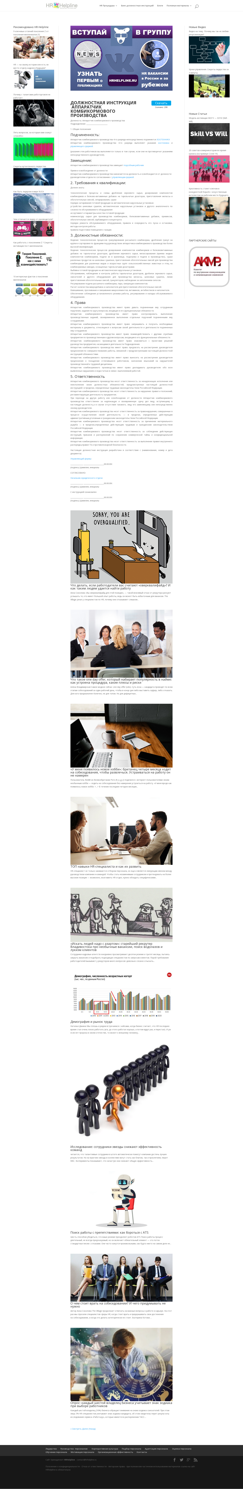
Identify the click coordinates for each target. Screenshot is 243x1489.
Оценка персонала (181, 1448)
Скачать (161, 103)
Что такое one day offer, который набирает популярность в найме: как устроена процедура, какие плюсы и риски (121, 680)
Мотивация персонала (82, 1452)
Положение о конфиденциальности (63, 1466)
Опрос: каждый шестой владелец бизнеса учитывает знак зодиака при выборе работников (121, 1404)
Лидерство (51, 1448)
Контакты (142, 1452)
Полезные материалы (178, 6)
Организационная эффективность (115, 1452)
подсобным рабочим (134, 165)
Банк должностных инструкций (137, 6)
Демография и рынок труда (91, 1021)
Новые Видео (197, 27)
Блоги (160, 6)
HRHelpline (69, 1459)
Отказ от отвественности (94, 1466)
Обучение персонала (56, 1452)
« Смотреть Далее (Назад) (83, 1428)
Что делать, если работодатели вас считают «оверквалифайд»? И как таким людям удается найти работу (120, 586)
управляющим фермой (123, 177)
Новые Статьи (198, 113)
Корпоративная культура (104, 1448)
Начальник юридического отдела (86, 478)
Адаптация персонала (156, 1448)
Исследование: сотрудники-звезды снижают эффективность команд (116, 1148)
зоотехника (163, 143)
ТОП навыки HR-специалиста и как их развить (105, 866)
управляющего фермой (81, 146)
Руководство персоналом (73, 1448)
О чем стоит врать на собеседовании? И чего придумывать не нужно (118, 1304)
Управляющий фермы (80, 458)
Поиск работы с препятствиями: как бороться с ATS (109, 1232)
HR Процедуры (107, 6)
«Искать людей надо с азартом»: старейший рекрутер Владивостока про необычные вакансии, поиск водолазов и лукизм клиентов (116, 946)
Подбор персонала (131, 1448)
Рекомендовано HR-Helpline (31, 27)
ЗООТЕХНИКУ (163, 139)
